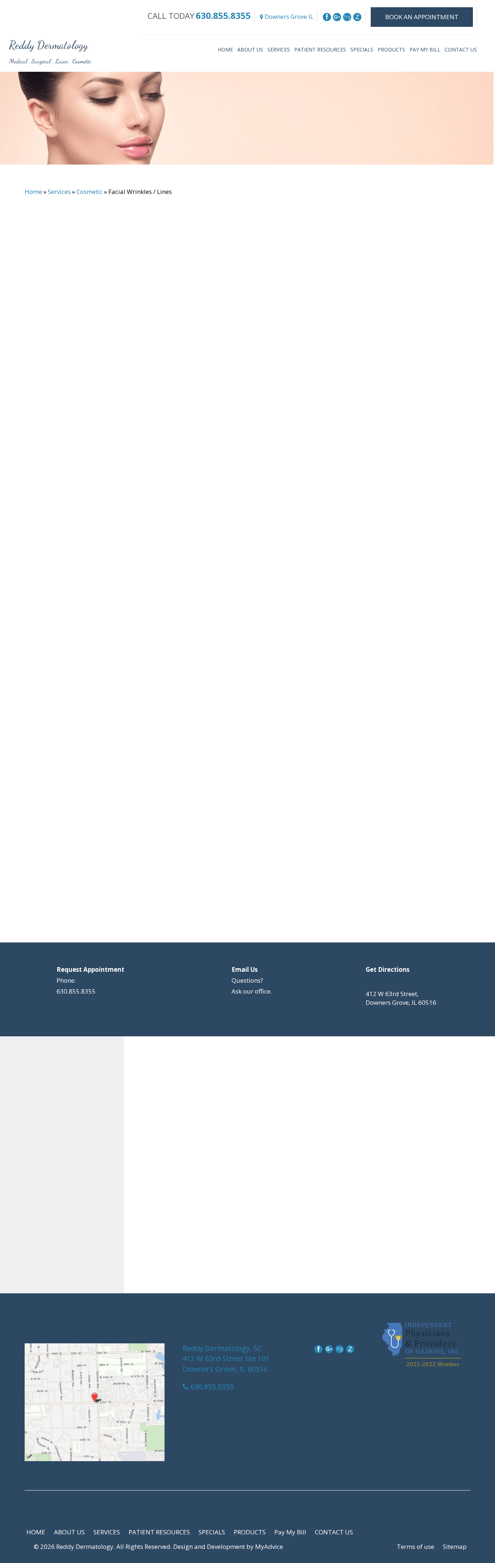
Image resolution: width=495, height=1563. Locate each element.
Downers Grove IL (288, 17)
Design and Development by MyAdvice (228, 1546)
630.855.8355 (223, 15)
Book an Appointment (421, 17)
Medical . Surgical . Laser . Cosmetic (50, 61)
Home (33, 191)
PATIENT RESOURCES (320, 49)
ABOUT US (250, 49)
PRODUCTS (391, 49)
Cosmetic (89, 191)
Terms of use (415, 1546)
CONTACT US (461, 49)
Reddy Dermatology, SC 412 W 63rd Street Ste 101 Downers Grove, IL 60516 (226, 1358)
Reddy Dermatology (48, 45)
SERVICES (278, 49)
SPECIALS (361, 49)
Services (59, 191)
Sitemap (455, 1546)
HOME (225, 49)
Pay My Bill (424, 49)
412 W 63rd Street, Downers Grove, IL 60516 (401, 998)
